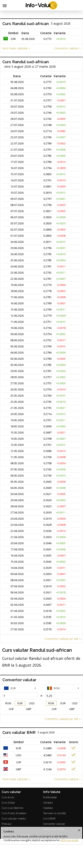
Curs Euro (8, 797)
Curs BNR (49, 818)
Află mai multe (69, 840)
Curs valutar (11, 792)
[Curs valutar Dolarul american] (73, 755)
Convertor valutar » (67, 48)
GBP (28, 709)
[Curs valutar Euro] (73, 748)
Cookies (48, 808)
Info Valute (51, 792)
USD (31, 703)
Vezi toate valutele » (16, 48)
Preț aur (7, 823)
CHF (11, 709)
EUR (20, 703)
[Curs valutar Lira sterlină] (73, 769)
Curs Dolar (8, 802)
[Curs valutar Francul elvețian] (73, 762)
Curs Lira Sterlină (12, 808)
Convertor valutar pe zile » (63, 639)
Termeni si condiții (54, 813)
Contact (48, 802)
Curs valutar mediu (14, 818)
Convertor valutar (54, 823)
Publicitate (50, 797)
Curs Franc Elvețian (14, 813)
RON (8, 703)
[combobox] (20, 688)
